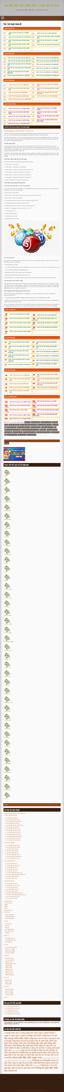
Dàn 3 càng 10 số (33, 1048)
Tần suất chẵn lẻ (22, 434)
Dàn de (7, 1050)
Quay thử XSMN (7, 772)
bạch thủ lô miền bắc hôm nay (43, 1041)
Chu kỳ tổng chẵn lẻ (35, 427)
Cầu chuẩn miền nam (9, 881)
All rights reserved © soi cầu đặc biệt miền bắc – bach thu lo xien (32, 1090)
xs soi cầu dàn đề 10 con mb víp (13, 834)
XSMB (5, 475)
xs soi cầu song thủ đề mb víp (12, 854)
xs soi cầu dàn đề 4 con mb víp (12, 829)
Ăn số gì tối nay (8, 901)
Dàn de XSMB (18, 1052)
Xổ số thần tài (7, 606)
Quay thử (6, 986)
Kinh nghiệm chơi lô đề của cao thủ (30, 429)
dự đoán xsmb (10, 1060)
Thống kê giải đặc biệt (24, 1068)
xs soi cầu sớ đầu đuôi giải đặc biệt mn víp (15, 894)
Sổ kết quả (7, 912)
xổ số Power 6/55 (7, 554)
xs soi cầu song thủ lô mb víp (12, 858)
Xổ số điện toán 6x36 (8, 589)
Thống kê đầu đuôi (8, 650)
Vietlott (6, 921)
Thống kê (6, 580)
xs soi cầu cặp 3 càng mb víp (12, 827)
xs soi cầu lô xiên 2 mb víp (11, 849)
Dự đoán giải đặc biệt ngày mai (25, 1057)
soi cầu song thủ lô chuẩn (29, 432)
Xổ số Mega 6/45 (9, 929)
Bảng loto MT (8, 980)
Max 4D (5, 571)
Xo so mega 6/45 (7, 545)
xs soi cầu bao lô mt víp (11, 863)
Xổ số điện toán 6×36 (10, 940)
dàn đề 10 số (40, 1055)
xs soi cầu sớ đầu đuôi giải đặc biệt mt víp (15, 874)
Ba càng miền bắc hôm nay (18, 1038)
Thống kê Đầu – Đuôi (8, 702)
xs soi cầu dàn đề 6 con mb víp (12, 830)
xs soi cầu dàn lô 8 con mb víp (12, 847)
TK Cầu (6, 944)
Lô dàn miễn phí (34, 1063)
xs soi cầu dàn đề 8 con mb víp (12, 832)
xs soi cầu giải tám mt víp (11, 869)
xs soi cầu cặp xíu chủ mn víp (12, 885)
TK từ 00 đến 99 (7, 728)
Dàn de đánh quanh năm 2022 (38, 1052)
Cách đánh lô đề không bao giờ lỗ (28, 424)
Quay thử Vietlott (7, 789)
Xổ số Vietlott (8, 923)
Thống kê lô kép (7, 676)
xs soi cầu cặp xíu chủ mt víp (12, 865)
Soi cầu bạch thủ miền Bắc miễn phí (31, 1064)
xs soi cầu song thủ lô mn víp (12, 896)
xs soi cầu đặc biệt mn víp (11, 887)
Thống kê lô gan (9, 973)
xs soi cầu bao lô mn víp (11, 883)
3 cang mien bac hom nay (30, 1033)
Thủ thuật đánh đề (31, 434)
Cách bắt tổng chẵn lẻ (14, 424)
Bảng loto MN (8, 982)
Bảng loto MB (8, 983)
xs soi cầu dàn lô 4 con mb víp (12, 840)
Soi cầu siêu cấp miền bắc (10, 815)
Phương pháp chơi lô (52, 429)
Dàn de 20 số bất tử (30, 1050)
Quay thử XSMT (7, 781)
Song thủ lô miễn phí (12, 434)
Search (6, 443)
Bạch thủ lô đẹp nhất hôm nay (17, 1043)
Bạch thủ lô (27, 422)
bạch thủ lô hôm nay (43, 1038)
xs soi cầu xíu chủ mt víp (11, 878)
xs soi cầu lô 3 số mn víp (11, 891)
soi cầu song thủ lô (17, 432)
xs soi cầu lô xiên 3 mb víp (11, 850)
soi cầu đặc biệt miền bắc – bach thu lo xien (32, 5)
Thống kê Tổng (7, 711)
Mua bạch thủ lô (48, 1063)
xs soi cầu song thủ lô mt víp (12, 876)
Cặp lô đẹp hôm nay (11, 427)
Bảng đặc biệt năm (39, 1043)
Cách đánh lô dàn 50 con (45, 1045)
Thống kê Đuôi (7, 693)
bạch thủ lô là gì (23, 1041)
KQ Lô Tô (6, 977)
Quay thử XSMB (7, 763)
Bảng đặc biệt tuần (25, 1045)
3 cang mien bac (11, 1033)
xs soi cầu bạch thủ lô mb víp (12, 823)
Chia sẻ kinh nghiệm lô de (23, 427)
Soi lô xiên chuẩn (36, 1065)
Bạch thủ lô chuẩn (35, 422)
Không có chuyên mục (44, 1060)
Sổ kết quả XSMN (7, 519)
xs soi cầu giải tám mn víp (11, 889)
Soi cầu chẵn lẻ (8, 432)
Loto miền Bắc (7, 737)
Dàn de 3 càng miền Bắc (16, 1050)
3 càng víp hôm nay (35, 1035)
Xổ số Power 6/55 (9, 931)
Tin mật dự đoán (8, 902)
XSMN (5, 484)
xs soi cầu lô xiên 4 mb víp (11, 852)
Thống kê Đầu (7, 685)
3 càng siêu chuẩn (17, 1035)
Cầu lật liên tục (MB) (10, 951)
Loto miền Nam (7, 746)
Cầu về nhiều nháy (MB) (8, 641)
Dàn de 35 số (45, 1050)
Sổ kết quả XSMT (7, 528)
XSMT (5, 493)
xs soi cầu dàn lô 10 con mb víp (13, 838)
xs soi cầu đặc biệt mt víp (11, 867)
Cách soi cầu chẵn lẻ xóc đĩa (45, 424)
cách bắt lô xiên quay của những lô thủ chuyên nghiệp (17, 127)
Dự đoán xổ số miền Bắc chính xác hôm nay (23, 1060)
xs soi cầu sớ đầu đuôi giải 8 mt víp (13, 872)
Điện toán (6, 935)
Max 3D (5, 563)
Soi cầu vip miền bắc (9, 842)
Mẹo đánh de (43, 429)
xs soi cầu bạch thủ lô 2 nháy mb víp (14, 825)
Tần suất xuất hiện (7, 720)
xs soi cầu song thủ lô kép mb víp (13, 856)
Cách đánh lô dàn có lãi (14, 1048)
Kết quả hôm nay (8, 910)
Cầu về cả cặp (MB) (8, 632)
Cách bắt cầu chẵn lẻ (46, 422)
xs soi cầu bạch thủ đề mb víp (12, 819)
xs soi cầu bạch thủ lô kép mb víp (13, 821)
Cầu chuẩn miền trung (9, 861)
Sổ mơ (5, 798)
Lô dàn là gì (21, 1063)
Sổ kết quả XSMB (7, 510)
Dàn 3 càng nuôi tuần (50, 1048)
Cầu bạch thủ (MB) (7, 615)
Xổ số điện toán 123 (10, 938)
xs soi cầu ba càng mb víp (11, 818)
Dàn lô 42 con (14, 1055)
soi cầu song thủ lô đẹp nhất (43, 432)
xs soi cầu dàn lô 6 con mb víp (12, 845)
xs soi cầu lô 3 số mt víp (11, 871)
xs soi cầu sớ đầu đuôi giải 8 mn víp (14, 892)
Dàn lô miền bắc (27, 1055)
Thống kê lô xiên (7, 667)
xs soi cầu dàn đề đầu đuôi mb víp (13, 836)
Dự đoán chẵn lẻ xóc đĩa (47, 427)
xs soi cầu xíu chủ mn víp (11, 898)
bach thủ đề (52, 1035)
